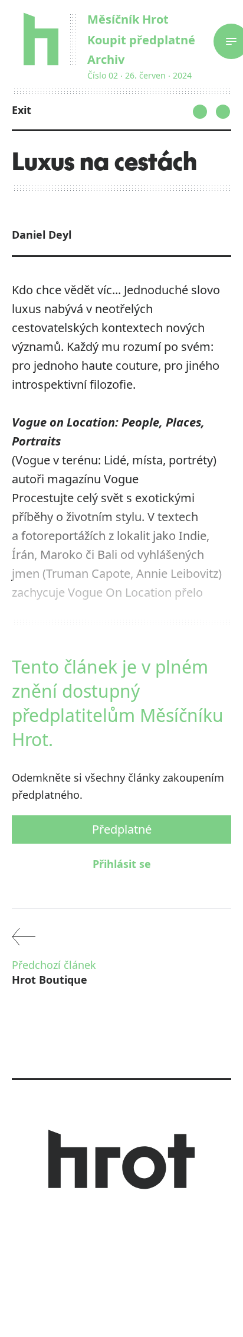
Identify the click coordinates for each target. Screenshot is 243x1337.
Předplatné (122, 829)
